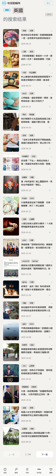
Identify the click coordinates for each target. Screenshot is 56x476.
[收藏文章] (50, 44)
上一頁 (11, 454)
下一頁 (44, 454)
